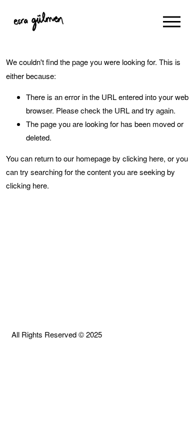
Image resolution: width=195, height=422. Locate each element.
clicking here (143, 158)
